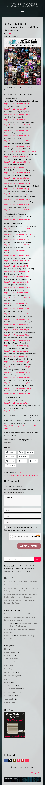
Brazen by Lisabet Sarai (12, 585)
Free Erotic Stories (12, 658)
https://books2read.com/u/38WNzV (17, 340)
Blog (20, 472)
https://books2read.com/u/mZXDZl (17, 157)
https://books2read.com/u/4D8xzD (17, 298)
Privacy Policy (36, 773)
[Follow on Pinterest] (22, 760)
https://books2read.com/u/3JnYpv (16, 178)
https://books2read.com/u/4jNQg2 (17, 346)
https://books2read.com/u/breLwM (17, 130)
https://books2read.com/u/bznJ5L (16, 411)
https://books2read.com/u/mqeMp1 (17, 314)
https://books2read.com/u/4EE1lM (16, 119)
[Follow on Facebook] (6, 760)
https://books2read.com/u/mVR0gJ (17, 335)
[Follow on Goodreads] (14, 760)
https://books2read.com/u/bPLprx (16, 403)
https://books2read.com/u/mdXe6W (17, 287)
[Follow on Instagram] (18, 760)
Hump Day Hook (10, 669)
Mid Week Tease (10, 672)
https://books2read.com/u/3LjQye (16, 239)
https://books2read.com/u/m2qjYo (17, 114)
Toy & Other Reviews (13, 689)
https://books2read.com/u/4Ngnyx (17, 135)
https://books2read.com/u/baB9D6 (17, 141)
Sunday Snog (9, 695)
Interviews (9, 662)
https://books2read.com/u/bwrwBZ (17, 250)
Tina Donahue (9, 623)
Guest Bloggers (9, 665)
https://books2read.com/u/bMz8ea (17, 393)
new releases (35, 475)
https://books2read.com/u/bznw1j (16, 351)
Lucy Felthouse (10, 34)
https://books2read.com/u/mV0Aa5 (17, 255)
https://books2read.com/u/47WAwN (17, 388)
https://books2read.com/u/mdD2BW (17, 234)
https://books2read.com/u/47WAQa (17, 210)
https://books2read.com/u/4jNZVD (17, 245)
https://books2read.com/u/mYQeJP (17, 367)
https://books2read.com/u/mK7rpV (17, 146)
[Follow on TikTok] (27, 760)
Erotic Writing (9, 656)
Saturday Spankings (11, 692)
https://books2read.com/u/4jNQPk (17, 162)
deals (12, 475)
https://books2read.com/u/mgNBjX (17, 372)
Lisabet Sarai (8, 614)
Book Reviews (11, 685)
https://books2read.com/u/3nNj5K (16, 319)
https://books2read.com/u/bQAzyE (23, 151)
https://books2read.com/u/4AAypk (16, 109)
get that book (26, 475)
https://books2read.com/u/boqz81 (16, 194)
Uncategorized (9, 702)
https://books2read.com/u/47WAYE (17, 324)
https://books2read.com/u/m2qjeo (17, 282)
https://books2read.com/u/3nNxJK (16, 261)
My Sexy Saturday (10, 676)
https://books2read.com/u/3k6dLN (17, 173)
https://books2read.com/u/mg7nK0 (17, 308)
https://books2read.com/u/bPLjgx (16, 361)
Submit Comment (29, 546)
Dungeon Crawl (9, 652)
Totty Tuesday (9, 699)
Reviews (7, 682)
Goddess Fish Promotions (13, 617)
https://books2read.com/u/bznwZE (17, 167)
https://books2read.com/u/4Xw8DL (17, 125)
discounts (18, 475)
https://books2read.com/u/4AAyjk (16, 277)
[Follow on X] (10, 760)
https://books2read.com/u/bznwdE (17, 104)
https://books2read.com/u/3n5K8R (17, 229)
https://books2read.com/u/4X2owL (17, 292)
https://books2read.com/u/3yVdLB (17, 266)
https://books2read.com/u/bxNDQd (17, 183)
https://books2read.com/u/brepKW (17, 383)
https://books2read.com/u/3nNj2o (16, 204)
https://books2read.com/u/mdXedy (17, 199)
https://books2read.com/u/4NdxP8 (17, 377)
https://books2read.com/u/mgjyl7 (16, 303)
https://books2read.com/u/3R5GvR (17, 219)
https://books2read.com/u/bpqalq (16, 330)
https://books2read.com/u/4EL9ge (16, 271)
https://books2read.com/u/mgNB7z (17, 356)
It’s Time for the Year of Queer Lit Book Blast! (20, 581)
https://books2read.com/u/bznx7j (16, 188)
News (6, 679)
